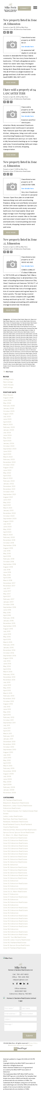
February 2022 (9, 481)
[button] (24, 8)
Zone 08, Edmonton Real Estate (24, 337)
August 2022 (8, 467)
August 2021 (8, 497)
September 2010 (9, 749)
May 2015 (7, 637)
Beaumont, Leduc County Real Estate (20, 321)
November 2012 (9, 698)
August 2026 (8, 398)
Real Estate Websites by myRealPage (20, 1045)
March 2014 (7, 672)
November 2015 (9, 623)
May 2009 (7, 782)
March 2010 (7, 766)
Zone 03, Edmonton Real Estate (24, 333)
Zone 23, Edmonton (9, 348)
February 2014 (8, 674)
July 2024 (7, 432)
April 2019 (7, 556)
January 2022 (8, 484)
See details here (27, 46)
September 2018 (9, 564)
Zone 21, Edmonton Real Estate (15, 878)
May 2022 (7, 473)
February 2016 (8, 618)
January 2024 (8, 443)
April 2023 (7, 454)
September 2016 (9, 607)
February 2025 (9, 427)
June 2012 (7, 709)
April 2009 (7, 784)
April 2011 (6, 731)
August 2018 (8, 567)
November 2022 (9, 462)
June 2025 (7, 419)
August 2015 (8, 629)
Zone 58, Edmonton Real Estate (29, 360)
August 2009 (8, 774)
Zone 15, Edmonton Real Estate (15, 862)
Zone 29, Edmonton (9, 353)
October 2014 (8, 653)
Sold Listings (8, 387)
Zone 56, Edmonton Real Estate (18, 359)
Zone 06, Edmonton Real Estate (15, 851)
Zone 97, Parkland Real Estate (14, 948)
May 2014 (7, 666)
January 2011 (8, 739)
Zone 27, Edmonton (20, 350)
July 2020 (7, 524)
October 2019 (8, 543)
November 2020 (9, 513)
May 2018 (7, 575)
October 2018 (8, 561)
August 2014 (8, 658)
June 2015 (7, 634)
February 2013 (8, 696)
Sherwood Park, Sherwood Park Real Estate (19, 830)
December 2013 (9, 677)
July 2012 (6, 707)
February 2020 (9, 537)
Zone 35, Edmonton (21, 355)
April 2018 (7, 578)
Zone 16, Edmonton (21, 341)
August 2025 (8, 414)
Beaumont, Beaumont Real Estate (16, 803)
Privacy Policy (33, 1043)
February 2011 (8, 736)
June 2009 (7, 779)
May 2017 (7, 594)
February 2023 (9, 459)
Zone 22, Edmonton (15, 346)
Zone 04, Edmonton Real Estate (15, 846)
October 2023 (8, 446)
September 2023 (9, 449)
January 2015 (8, 647)
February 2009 (9, 787)
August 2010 (8, 752)
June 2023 (7, 451)
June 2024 (7, 435)
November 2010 (9, 744)
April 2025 (7, 422)
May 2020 (7, 529)
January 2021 (8, 510)
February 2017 (8, 599)
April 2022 (7, 476)
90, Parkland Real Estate (17, 319)
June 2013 (7, 685)
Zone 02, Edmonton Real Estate (15, 840)
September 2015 (9, 626)
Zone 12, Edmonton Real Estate (15, 856)
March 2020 (8, 535)
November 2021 (9, 489)
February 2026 (9, 406)
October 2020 (9, 516)
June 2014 (7, 663)
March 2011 (7, 733)
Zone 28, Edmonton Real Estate (20, 29)
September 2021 (9, 494)
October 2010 (8, 747)
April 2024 (7, 441)
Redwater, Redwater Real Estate (11, 326)
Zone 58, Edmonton (15, 360)
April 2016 (7, 615)
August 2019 (8, 548)
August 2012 (8, 704)
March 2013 (7, 693)
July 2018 (6, 570)
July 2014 (7, 661)
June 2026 (7, 400)
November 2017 (9, 586)
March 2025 (8, 424)
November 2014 (9, 650)
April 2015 (7, 639)
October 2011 (8, 720)
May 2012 (7, 712)
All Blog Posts (8, 379)
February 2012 (8, 717)
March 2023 (8, 457)
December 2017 (9, 583)
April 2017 (7, 596)
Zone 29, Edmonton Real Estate (23, 353)
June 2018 (7, 572)
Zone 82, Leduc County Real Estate (12, 364)
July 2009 (7, 776)
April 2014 (7, 669)
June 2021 (7, 500)
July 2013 (6, 682)
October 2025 (8, 411)
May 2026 (7, 403)
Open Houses (8, 385)
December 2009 (9, 771)
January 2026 (8, 408)
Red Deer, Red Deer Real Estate (25, 324)
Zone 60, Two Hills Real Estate (29, 362)
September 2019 (9, 545)
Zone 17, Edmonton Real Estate (18, 342)
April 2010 (7, 763)
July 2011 (6, 725)
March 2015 (7, 642)
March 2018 (7, 580)
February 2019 (8, 559)
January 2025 (8, 430)
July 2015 (6, 631)
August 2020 (8, 521)
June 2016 (7, 610)
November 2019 (9, 540)
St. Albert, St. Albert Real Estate (15, 835)
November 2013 (9, 680)
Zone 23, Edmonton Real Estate (23, 348)
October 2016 (8, 604)
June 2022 (7, 470)
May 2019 (7, 553)
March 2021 (7, 508)
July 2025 (7, 416)
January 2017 (8, 602)
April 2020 (7, 532)
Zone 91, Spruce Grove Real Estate (16, 366)
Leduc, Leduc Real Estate (10, 324)
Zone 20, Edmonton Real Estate (18, 344)
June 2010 (7, 758)
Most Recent (8, 395)
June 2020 (7, 527)
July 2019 (6, 551)
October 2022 (8, 465)
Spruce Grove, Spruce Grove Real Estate (17, 330)
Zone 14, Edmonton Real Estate (24, 339)
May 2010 (7, 760)
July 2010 (7, 755)
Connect (24, 8)
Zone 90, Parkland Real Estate (14, 942)
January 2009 (8, 790)
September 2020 (10, 518)
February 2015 (8, 645)
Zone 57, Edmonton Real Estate (15, 926)
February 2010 (8, 768)
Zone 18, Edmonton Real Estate (15, 873)
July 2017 (6, 588)
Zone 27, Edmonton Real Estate (20, 99)
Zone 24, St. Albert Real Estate (15, 891)
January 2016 (8, 621)
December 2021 (9, 486)
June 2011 (7, 728)
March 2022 (8, 478)
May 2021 (7, 502)
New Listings (8, 382)
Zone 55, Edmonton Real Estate (15, 921)
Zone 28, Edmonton (15, 351)
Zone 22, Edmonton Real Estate (29, 346)
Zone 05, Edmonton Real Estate (24, 335)
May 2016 (7, 612)
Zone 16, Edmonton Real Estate (15, 867)
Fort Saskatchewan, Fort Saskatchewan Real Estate (23, 323)
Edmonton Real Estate (11, 808)
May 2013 (7, 688)
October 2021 (8, 492)
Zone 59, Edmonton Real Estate (12, 362)
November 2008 (9, 792)
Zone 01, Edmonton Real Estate (21, 332)
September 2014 (9, 656)
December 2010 (9, 741)
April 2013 (7, 690)
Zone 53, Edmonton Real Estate (18, 357)
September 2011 (9, 723)
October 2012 (8, 701)
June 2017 (7, 591)
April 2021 (7, 505)
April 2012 (7, 715)
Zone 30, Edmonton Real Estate (15, 910)
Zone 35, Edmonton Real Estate (15, 916)
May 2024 (7, 438)
